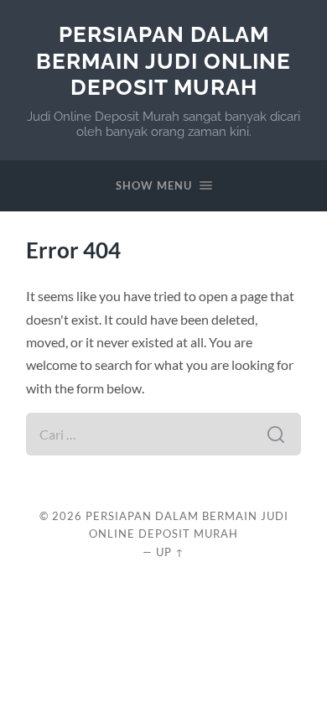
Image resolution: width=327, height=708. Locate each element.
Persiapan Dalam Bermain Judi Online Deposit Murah (163, 60)
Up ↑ (170, 552)
